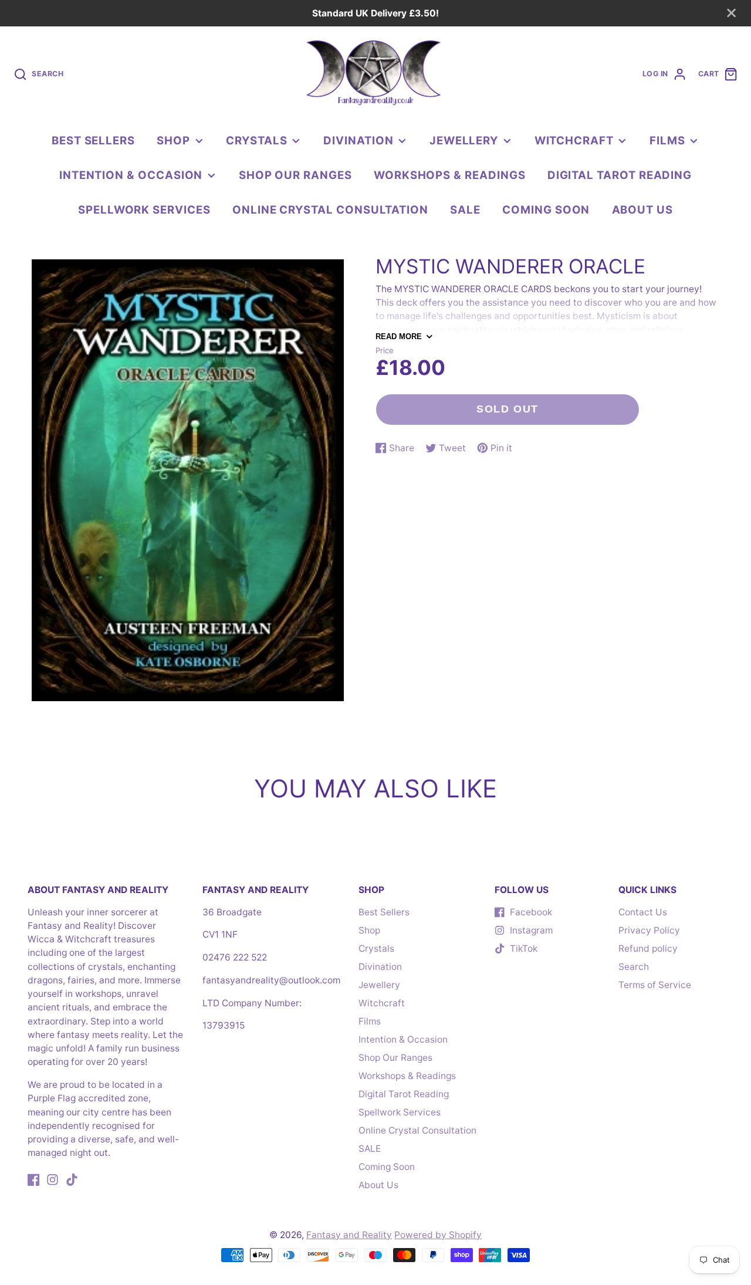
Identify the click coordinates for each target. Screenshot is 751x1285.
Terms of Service (654, 984)
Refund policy (648, 948)
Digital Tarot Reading (619, 174)
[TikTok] (72, 1180)
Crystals (256, 140)
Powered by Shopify (438, 1234)
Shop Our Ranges (295, 174)
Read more (399, 336)
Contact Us (642, 912)
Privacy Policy (649, 930)
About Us (642, 209)
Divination (358, 140)
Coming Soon (546, 209)
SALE (465, 209)
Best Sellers (93, 140)
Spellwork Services (144, 209)
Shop (173, 140)
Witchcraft (574, 140)
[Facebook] (34, 1180)
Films (667, 140)
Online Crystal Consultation (330, 209)
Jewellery (463, 140)
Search (633, 966)
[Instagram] (52, 1180)
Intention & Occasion (131, 174)
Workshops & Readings (450, 174)
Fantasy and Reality (349, 1234)
